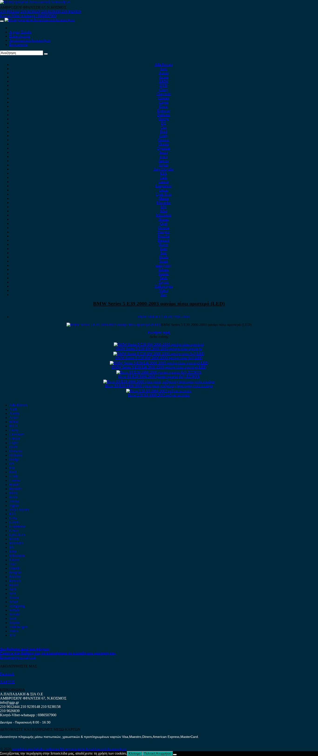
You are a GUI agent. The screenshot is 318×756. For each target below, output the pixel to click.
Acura (163, 77)
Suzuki (164, 274)
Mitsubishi (163, 215)
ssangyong (163, 265)
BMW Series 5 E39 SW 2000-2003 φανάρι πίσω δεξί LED (159, 358)
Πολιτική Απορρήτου (157, 753)
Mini (163, 211)
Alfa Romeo (164, 64)
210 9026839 (71, 11)
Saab (163, 249)
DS (163, 123)
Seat (163, 253)
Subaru (163, 270)
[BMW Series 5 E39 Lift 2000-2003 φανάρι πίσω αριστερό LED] (159, 363)
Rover (163, 244)
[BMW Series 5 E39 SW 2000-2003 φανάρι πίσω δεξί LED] (158, 354)
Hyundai (163, 148)
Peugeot (163, 232)
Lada (163, 177)
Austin (164, 73)
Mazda (164, 198)
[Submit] (46, 54)
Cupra (163, 102)
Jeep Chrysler (164, 169)
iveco (164, 157)
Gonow (163, 140)
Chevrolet (163, 94)
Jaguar (163, 165)
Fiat (163, 127)
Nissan (164, 219)
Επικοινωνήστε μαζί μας (18, 657)
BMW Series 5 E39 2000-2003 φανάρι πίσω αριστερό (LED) (159, 303)
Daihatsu (163, 115)
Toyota (164, 282)
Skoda (163, 257)
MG (164, 207)
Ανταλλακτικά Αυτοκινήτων (30, 40)
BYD (163, 85)
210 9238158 (51, 11)
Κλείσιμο (134, 753)
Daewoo (163, 111)
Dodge (164, 119)
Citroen (163, 98)
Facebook (7, 674)
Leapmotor (164, 186)
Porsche (163, 236)
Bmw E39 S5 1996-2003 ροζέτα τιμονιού (159, 395)
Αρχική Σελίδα (20, 32)
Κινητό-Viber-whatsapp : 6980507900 (28, 16)
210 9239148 (30, 11)
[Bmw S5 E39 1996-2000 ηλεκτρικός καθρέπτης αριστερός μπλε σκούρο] (159, 382)
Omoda (163, 228)
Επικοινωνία (18, 44)
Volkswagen (164, 286)
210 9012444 (10, 11)
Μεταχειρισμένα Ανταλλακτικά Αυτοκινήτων (93, 749)
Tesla (163, 278)
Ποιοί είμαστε (19, 36)
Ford (163, 131)
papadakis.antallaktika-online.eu (36, 749)
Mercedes (163, 203)
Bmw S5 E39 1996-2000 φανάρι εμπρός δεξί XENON (159, 376)
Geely (163, 136)
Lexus (163, 190)
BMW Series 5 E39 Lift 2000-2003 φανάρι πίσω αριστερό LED (159, 367)
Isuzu (164, 152)
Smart (163, 261)
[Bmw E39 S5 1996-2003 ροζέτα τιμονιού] (159, 391)
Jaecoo (164, 161)
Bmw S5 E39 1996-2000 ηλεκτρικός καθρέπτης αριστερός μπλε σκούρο (159, 386)
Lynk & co (164, 194)
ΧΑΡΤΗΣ (7, 682)
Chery (163, 90)
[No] (175, 754)
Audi (163, 69)
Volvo (163, 290)
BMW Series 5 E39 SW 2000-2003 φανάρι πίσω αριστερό (159, 349)
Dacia (163, 106)
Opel (163, 223)
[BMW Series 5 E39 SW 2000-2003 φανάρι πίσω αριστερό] (159, 344)
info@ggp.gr (9, 702)
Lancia (164, 182)
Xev (163, 295)
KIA (163, 173)
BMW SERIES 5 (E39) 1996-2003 (163, 317)
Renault (163, 240)
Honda (164, 144)
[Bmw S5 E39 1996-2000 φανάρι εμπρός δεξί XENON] (158, 372)
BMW (163, 81)
